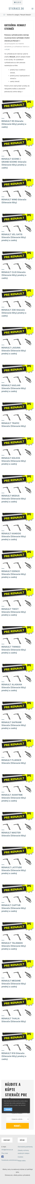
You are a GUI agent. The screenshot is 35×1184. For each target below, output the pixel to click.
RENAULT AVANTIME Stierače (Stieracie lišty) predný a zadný (13, 798)
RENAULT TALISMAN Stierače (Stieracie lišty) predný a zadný (13, 946)
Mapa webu (22, 1160)
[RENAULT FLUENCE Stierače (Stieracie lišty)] (17, 749)
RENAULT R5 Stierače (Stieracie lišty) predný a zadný (13, 124)
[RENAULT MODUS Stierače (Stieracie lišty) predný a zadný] (17, 484)
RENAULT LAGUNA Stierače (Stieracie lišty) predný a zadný (13, 350)
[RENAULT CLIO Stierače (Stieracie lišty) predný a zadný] (17, 261)
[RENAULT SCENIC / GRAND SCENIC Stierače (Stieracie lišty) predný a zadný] (17, 147)
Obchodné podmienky (25, 1147)
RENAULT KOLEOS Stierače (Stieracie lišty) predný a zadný (13, 461)
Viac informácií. (22, 1105)
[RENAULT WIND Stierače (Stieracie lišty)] (17, 188)
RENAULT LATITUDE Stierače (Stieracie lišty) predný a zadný (13, 870)
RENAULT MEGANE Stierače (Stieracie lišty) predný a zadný (13, 983)
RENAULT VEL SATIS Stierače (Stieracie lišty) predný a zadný (13, 237)
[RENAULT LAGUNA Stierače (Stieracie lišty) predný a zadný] (17, 336)
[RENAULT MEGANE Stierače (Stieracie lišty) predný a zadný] (17, 969)
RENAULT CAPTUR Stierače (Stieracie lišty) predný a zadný (13, 908)
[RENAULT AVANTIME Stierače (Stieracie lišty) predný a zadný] (17, 783)
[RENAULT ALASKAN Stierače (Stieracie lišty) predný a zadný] (17, 673)
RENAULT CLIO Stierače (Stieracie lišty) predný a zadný (13, 275)
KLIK (7, 49)
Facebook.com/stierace (9, 1160)
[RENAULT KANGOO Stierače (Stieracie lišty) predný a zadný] (17, 522)
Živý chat (4, 1153)
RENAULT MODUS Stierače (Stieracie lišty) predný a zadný (13, 498)
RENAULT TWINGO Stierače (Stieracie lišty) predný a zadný (13, 650)
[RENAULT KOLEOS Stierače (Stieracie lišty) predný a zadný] (17, 446)
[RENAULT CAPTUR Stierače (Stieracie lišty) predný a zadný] (17, 894)
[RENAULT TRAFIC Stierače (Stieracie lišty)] (17, 412)
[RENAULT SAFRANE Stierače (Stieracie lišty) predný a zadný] (17, 711)
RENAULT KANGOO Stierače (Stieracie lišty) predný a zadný (13, 536)
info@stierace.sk (7, 1150)
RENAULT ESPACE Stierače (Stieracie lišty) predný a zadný (13, 574)
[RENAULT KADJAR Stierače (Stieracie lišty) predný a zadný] (17, 374)
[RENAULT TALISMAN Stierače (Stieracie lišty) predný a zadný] (17, 931)
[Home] (4, 14)
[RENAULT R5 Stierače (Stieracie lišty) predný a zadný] (17, 110)
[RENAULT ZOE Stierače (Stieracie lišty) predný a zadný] (17, 298)
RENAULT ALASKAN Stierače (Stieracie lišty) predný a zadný (13, 687)
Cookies (20, 1157)
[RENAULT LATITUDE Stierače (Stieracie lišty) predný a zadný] (17, 856)
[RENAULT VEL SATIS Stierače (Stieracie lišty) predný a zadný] (17, 223)
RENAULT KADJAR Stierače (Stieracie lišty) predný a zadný (13, 388)
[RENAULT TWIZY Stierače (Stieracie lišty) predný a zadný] (17, 597)
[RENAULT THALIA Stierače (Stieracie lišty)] (17, 1007)
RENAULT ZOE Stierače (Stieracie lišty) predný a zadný (13, 313)
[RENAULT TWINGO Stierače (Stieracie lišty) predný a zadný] (17, 635)
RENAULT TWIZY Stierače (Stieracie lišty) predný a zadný (13, 612)
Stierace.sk (16, 8)
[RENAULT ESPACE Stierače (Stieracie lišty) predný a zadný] (17, 560)
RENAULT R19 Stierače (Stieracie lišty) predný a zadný (13, 1056)
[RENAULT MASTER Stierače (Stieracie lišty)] (17, 821)
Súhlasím (8, 1109)
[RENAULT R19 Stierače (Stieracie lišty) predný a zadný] (17, 1042)
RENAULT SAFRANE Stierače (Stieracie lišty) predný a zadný (13, 725)
